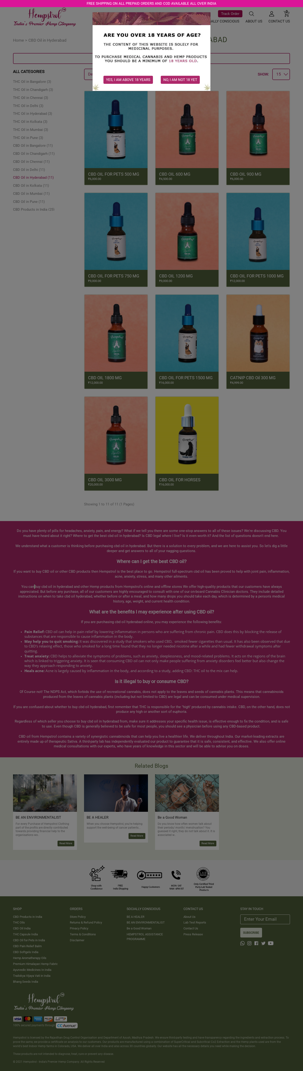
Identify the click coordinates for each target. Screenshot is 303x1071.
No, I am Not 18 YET (180, 80)
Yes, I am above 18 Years (128, 80)
